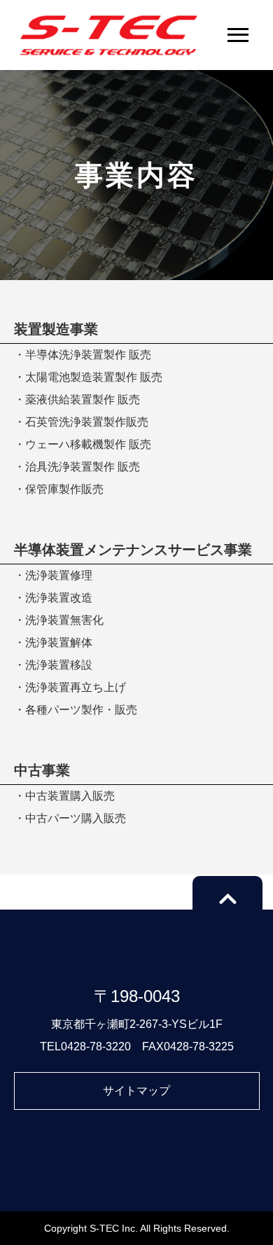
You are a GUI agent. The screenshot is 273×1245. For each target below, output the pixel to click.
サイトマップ (136, 1091)
